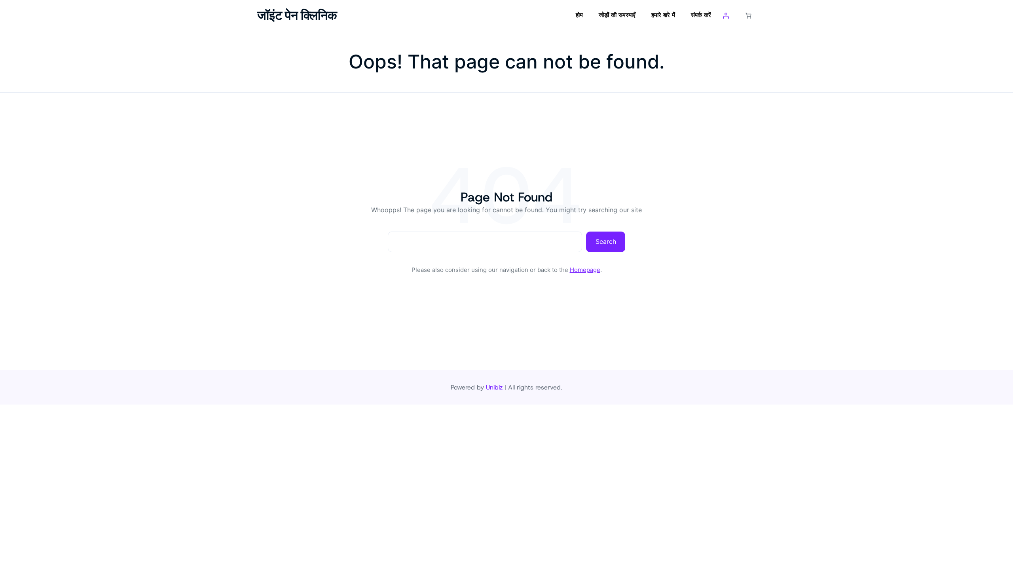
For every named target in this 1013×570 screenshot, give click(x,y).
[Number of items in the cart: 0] (748, 15)
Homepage (585, 270)
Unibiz (494, 387)
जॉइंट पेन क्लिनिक (297, 15)
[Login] (726, 15)
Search (606, 241)
